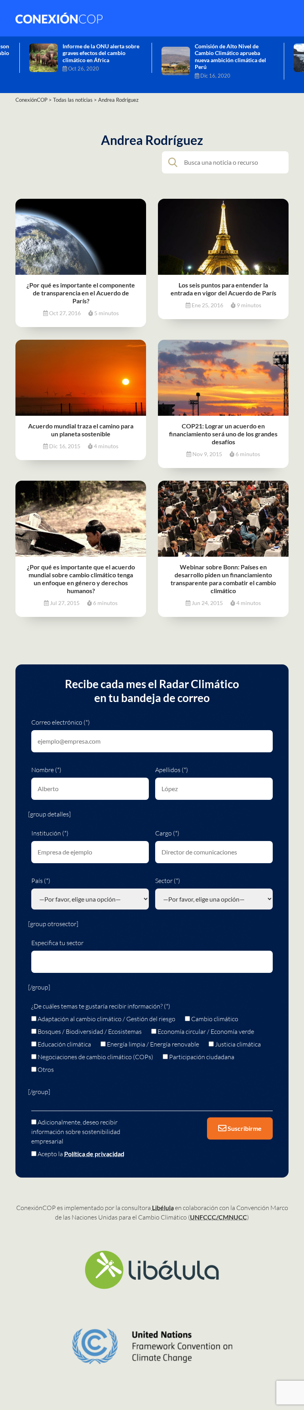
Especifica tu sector (57, 943)
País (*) (40, 881)
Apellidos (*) (171, 770)
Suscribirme (244, 1128)
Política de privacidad (94, 1153)
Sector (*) (167, 881)
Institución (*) (49, 833)
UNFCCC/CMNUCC (218, 1217)
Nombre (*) (46, 770)
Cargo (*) (167, 833)
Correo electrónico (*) (60, 722)
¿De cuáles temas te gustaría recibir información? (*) (100, 1006)
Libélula (163, 1207)
